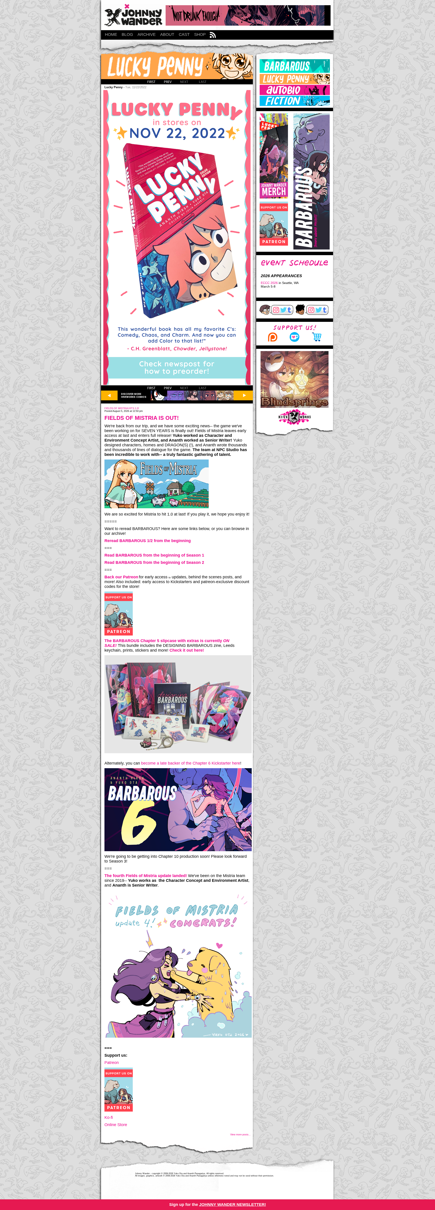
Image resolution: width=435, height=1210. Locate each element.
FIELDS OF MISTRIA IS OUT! (141, 418)
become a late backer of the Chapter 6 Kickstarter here (190, 763)
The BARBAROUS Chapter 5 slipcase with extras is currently (163, 640)
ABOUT (167, 34)
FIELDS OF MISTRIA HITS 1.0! (121, 408)
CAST (184, 34)
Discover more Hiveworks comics (133, 395)
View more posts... (240, 1134)
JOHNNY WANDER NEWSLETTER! (232, 1204)
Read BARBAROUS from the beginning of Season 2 (154, 562)
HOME (111, 34)
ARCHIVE (147, 34)
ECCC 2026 (269, 283)
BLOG (127, 34)
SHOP (200, 34)
